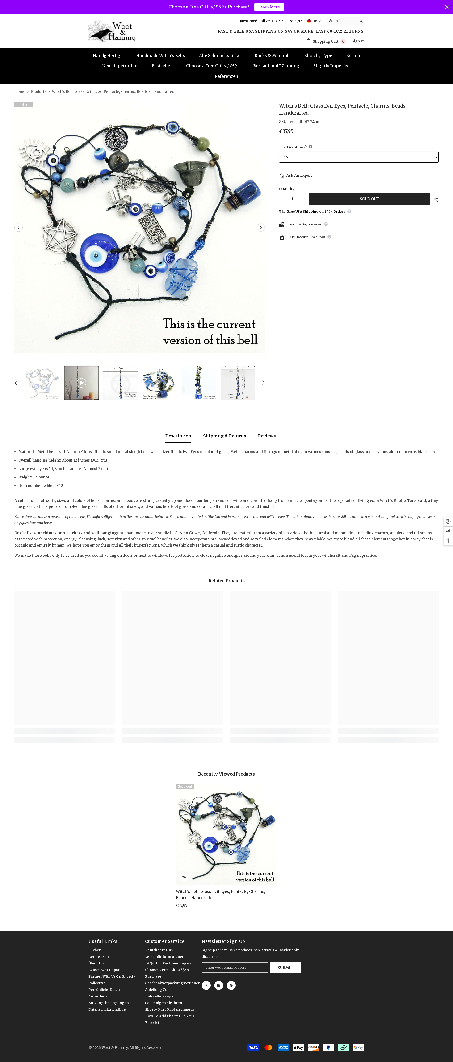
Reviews (267, 436)
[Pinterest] (231, 985)
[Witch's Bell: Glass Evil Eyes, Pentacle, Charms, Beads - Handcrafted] (226, 834)
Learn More (269, 6)
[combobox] (342, 21)
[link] (64, 731)
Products (38, 91)
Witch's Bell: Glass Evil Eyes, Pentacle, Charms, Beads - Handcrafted (220, 894)
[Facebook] (206, 985)
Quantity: (287, 189)
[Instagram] (218, 985)
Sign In (358, 41)
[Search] (346, 21)
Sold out (369, 198)
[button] (18, 228)
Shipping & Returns (224, 436)
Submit (285, 967)
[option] (139, 227)
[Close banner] (447, 7)
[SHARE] (434, 199)
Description (178, 436)
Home (19, 91)
